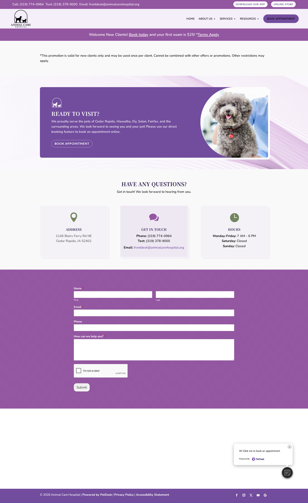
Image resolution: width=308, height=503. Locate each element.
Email (78, 307)
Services (226, 18)
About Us (205, 18)
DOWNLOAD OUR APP (250, 4)
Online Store (283, 4)
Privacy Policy (124, 495)
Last (158, 300)
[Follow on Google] (265, 495)
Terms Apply (208, 34)
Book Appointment (281, 18)
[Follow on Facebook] (237, 495)
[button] (287, 472)
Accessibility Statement (152, 495)
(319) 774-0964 (32, 4)
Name (79, 288)
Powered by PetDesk (97, 495)
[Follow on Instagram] (244, 495)
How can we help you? (89, 336)
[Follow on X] (251, 495)
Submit (82, 387)
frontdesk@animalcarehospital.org (114, 4)
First (76, 300)
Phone (78, 322)
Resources (248, 18)
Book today (138, 34)
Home (190, 18)
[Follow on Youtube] (258, 495)
